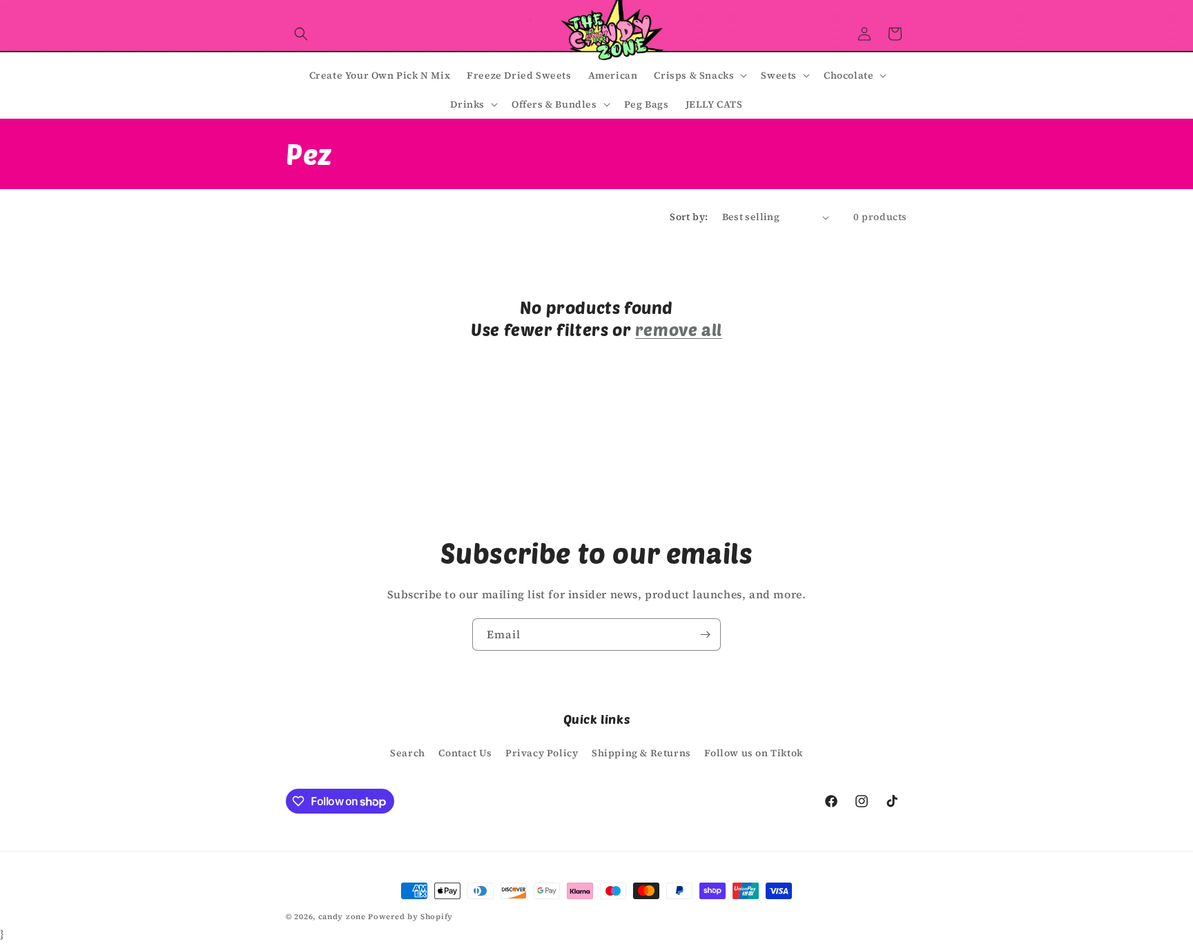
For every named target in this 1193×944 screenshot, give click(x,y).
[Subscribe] (705, 634)
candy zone (342, 917)
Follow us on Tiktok (753, 753)
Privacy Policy (541, 753)
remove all (678, 329)
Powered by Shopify (410, 917)
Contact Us (465, 753)
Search (407, 753)
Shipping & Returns (641, 753)
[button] (301, 34)
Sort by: (689, 217)
